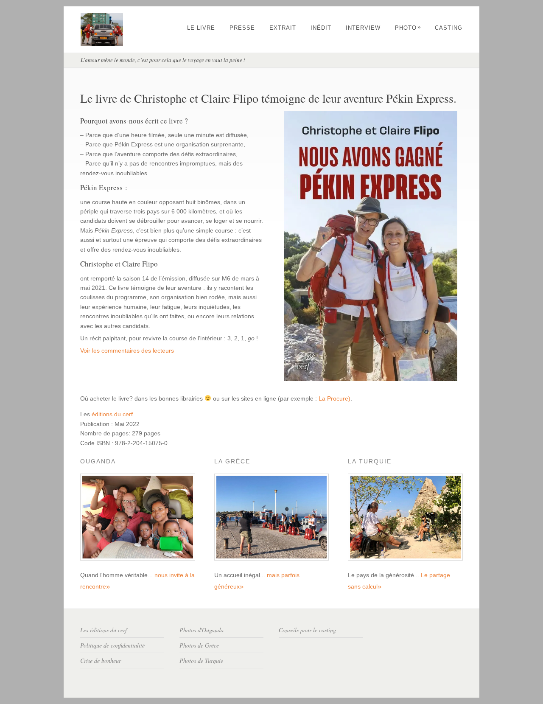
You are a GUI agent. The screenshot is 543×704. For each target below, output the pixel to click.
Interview (363, 28)
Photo (408, 28)
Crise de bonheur (100, 660)
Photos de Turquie (201, 660)
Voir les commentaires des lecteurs (127, 350)
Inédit (321, 28)
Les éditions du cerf (103, 630)
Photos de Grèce (199, 645)
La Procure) (334, 398)
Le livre (201, 28)
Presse (242, 28)
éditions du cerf (112, 414)
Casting (448, 28)
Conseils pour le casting (307, 630)
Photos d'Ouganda (201, 630)
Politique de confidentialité (112, 645)
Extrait (282, 28)
